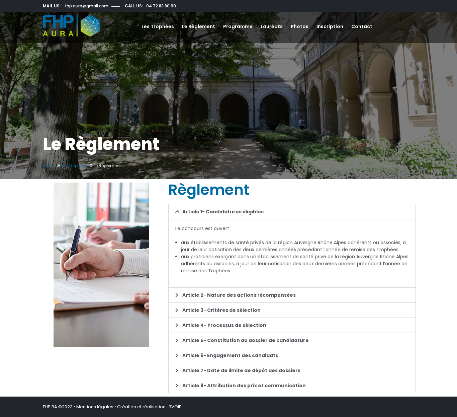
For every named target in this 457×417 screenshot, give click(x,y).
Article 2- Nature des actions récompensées (239, 295)
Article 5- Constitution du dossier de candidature (245, 340)
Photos (299, 26)
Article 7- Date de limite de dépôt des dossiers (241, 370)
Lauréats (272, 26)
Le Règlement (198, 26)
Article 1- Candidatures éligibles (223, 211)
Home (49, 165)
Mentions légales (94, 407)
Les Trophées (158, 26)
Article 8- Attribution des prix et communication (244, 385)
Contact (361, 26)
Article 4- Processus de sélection (224, 325)
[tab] (292, 211)
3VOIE (175, 407)
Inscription (329, 26)
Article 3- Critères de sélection (221, 310)
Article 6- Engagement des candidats (230, 355)
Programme (238, 26)
